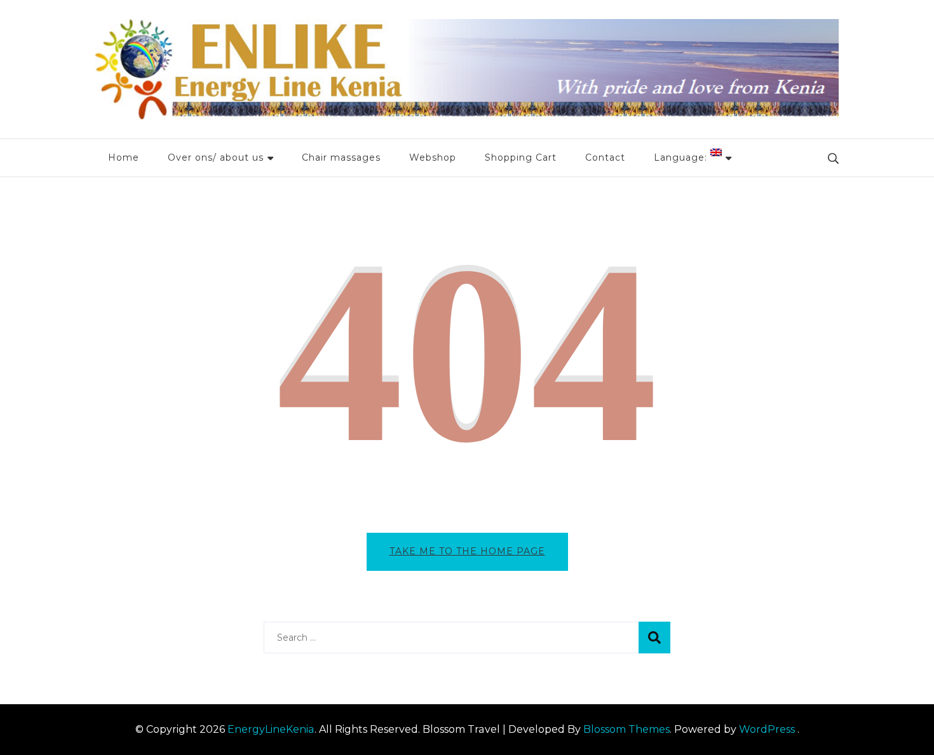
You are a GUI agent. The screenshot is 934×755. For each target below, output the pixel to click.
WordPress (767, 729)
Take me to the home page (467, 551)
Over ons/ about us (216, 157)
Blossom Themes (626, 729)
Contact (605, 157)
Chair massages (341, 157)
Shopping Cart (521, 157)
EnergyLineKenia (271, 729)
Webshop (432, 157)
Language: (682, 157)
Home (123, 157)
